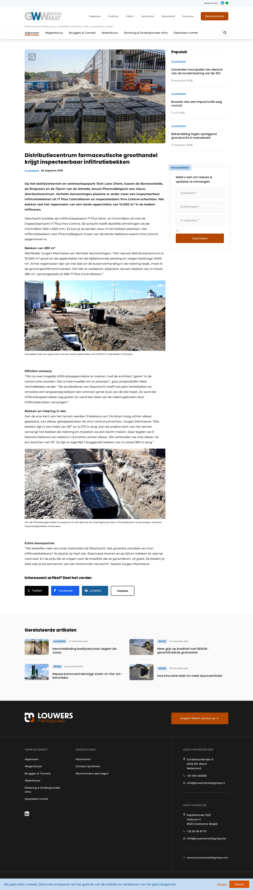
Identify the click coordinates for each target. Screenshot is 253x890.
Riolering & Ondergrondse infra (146, 32)
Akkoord (239, 884)
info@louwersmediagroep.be (206, 838)
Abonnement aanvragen (92, 773)
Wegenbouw (54, 32)
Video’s (130, 16)
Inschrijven (200, 238)
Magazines (95, 16)
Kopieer (122, 591)
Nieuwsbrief (168, 16)
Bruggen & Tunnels (82, 32)
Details (222, 884)
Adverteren (148, 16)
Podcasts (113, 16)
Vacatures (187, 16)
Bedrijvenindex (214, 16)
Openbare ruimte (186, 32)
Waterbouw (109, 32)
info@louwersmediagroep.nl (206, 783)
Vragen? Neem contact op (197, 718)
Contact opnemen (88, 766)
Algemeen (32, 32)
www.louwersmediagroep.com (207, 857)
